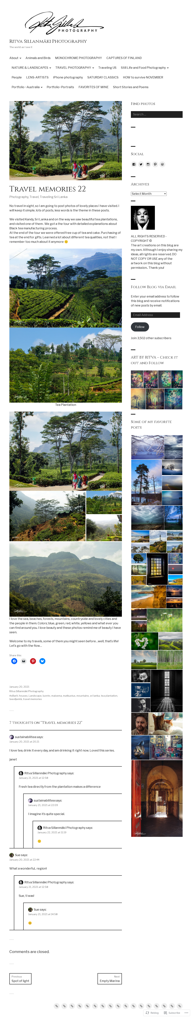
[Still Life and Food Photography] (110, 1006)
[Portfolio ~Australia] (157, 1006)
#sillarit (13, 695)
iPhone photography (68, 77)
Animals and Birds (38, 58)
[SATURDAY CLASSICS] (141, 1006)
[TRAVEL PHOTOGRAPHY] (95, 1006)
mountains (82, 695)
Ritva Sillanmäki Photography (48, 41)
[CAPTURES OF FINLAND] (80, 1006)
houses (23, 695)
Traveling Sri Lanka (54, 197)
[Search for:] (157, 114)
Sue (17, 855)
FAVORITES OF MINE (94, 87)
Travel (34, 197)
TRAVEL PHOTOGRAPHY (73, 67)
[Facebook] (134, 164)
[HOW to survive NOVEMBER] (149, 1006)
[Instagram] (148, 164)
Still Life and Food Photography (143, 67)
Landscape (35, 695)
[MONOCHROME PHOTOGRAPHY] (72, 1006)
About (13, 58)
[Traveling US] (103, 1006)
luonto (46, 695)
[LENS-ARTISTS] (126, 1006)
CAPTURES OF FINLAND (124, 58)
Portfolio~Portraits (60, 87)
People (17, 77)
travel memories (32, 699)
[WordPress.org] (162, 164)
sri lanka (95, 695)
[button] (47, 516)
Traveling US (107, 67)
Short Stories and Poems (130, 87)
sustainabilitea (25, 737)
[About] (57, 1006)
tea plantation (109, 695)
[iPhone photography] (133, 1006)
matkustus (69, 695)
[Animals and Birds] (64, 1006)
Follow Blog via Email (153, 286)
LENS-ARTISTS (37, 77)
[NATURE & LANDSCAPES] (87, 1006)
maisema (56, 695)
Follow (140, 327)
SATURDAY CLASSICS (102, 77)
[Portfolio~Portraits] (164, 1006)
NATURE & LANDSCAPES (30, 67)
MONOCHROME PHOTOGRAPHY (78, 58)
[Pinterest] (155, 164)
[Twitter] (141, 164)
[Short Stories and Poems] (180, 1006)
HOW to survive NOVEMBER (143, 77)
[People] (118, 1006)
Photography (18, 197)
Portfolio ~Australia (26, 87)
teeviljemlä (15, 699)
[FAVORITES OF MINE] (172, 1006)
